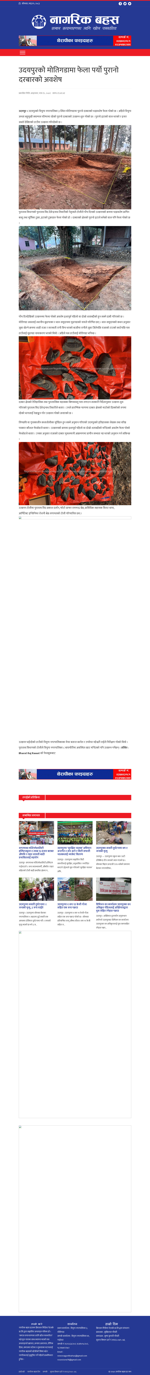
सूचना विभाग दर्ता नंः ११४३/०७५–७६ (63, 1371)
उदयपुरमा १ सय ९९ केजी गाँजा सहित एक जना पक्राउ (72, 906)
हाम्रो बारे (22, 1371)
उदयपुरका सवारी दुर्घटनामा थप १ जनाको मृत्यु (112, 850)
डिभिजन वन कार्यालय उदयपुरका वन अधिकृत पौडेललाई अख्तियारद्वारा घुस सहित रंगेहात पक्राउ (113, 907)
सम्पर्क (45, 1371)
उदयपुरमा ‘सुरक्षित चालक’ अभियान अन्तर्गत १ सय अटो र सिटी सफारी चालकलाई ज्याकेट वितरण (74, 851)
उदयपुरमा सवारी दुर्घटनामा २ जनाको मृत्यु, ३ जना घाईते (33, 906)
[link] (29, 753)
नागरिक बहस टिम (33, 1371)
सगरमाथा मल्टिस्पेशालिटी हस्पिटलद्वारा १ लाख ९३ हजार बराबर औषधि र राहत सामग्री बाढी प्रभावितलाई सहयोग (36, 853)
